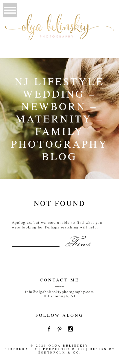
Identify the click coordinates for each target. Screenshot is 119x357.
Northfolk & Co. (59, 352)
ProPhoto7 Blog (64, 349)
